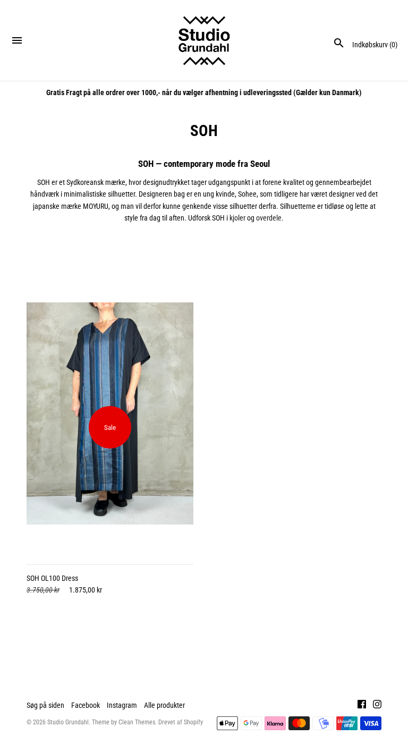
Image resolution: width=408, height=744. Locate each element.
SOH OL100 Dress (52, 578)
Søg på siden (45, 705)
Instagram (122, 705)
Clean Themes (136, 722)
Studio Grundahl (68, 722)
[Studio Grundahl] (204, 40)
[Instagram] (377, 705)
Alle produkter (164, 705)
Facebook (85, 705)
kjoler (237, 218)
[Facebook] (362, 705)
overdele (269, 218)
